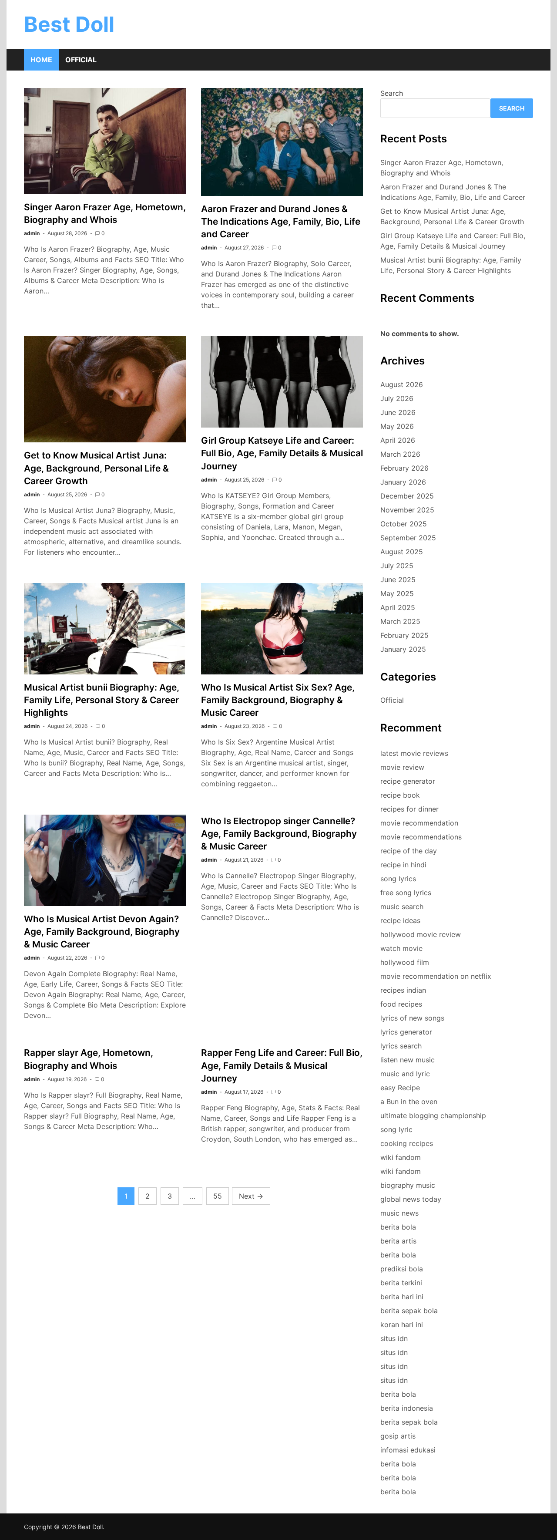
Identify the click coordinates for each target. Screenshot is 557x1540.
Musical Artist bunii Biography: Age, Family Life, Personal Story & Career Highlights (101, 700)
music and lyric (405, 1073)
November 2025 (407, 509)
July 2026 (396, 398)
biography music (407, 1185)
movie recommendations (421, 836)
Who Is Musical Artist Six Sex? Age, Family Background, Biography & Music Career (278, 700)
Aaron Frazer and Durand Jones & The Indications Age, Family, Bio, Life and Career (280, 221)
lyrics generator (406, 1032)
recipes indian (403, 990)
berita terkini (401, 1282)
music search (401, 906)
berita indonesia (406, 1408)
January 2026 (403, 482)
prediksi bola (401, 1268)
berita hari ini (401, 1296)
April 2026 (397, 440)
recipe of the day (408, 850)
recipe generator (407, 781)
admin (32, 233)
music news (399, 1213)
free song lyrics (405, 892)
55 (217, 1196)
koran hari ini (401, 1324)
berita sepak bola (409, 1310)
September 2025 (408, 537)
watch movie (401, 948)
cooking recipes (406, 1143)
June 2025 (398, 579)
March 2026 (400, 454)
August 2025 (401, 551)
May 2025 (397, 593)
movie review (402, 767)
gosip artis (398, 1436)
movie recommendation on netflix (435, 976)
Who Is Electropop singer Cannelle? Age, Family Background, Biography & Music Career (279, 833)
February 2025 (404, 635)
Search (391, 93)
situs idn (394, 1338)
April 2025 (397, 607)
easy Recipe (400, 1087)
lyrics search (401, 1045)
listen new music (407, 1059)
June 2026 (398, 412)
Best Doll (69, 24)
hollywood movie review (420, 934)
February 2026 (404, 468)
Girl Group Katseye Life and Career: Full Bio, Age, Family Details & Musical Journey (282, 453)
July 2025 (396, 565)
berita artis (398, 1241)
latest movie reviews (414, 753)
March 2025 (400, 621)
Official (81, 59)
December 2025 (407, 496)
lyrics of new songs (412, 1018)
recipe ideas (400, 920)
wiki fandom (400, 1157)
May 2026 (397, 426)
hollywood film (404, 962)
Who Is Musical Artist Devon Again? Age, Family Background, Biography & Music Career (102, 931)
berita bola (398, 1227)
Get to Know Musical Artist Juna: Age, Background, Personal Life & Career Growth (96, 468)
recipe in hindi (403, 864)
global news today (410, 1199)
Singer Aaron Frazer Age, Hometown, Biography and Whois (441, 167)
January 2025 (403, 649)
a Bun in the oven (408, 1101)
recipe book (400, 795)
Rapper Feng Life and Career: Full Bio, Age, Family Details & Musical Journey (281, 1065)
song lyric (396, 1129)
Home (41, 59)
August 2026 (401, 384)
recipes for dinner (409, 809)
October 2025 (403, 523)
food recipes (401, 1004)
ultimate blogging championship (433, 1115)
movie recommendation (419, 823)
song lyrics (398, 878)
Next (251, 1196)
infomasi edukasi (408, 1450)
